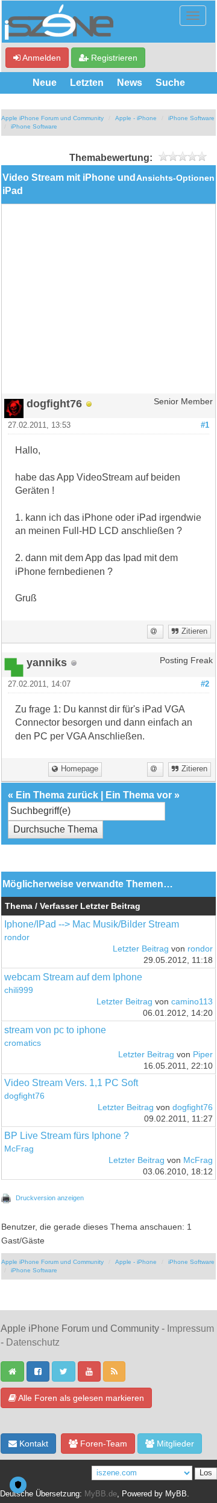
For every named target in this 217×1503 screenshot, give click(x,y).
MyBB (176, 1494)
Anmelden (40, 57)
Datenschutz (33, 1342)
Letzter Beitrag (141, 948)
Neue (45, 82)
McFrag (19, 1148)
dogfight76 (24, 1096)
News (129, 82)
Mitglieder (174, 1443)
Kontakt (32, 1443)
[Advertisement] (108, 303)
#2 (205, 684)
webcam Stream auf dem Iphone (73, 977)
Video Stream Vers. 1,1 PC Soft (71, 1083)
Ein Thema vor (138, 795)
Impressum (190, 1328)
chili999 (18, 990)
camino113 (192, 1001)
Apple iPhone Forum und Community (52, 118)
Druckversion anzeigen (50, 1197)
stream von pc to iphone (55, 1030)
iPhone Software (191, 118)
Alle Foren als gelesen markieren (80, 1398)
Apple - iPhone (136, 118)
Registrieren (113, 57)
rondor (17, 937)
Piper (203, 1054)
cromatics (22, 1043)
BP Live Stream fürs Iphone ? (66, 1136)
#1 (205, 425)
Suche (170, 82)
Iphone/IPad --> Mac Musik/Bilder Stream (91, 924)
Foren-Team (102, 1443)
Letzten (87, 82)
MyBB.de (100, 1494)
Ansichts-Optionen (175, 178)
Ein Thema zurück (57, 795)
